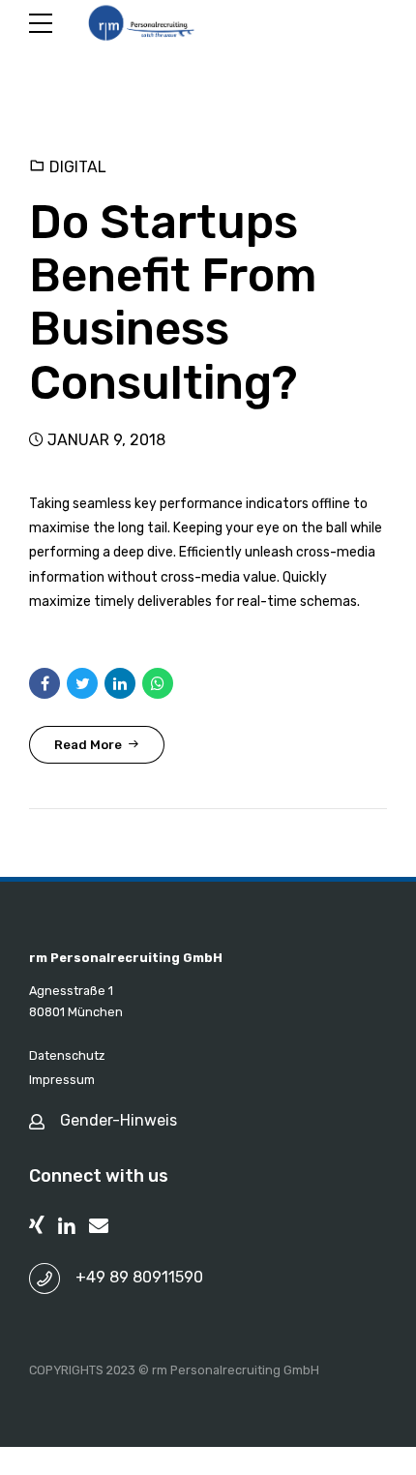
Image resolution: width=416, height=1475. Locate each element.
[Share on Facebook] (44, 683)
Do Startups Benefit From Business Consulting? (172, 302)
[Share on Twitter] (82, 683)
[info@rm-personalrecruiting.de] (98, 1226)
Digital (77, 167)
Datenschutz (66, 1055)
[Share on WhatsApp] (157, 683)
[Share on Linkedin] (119, 683)
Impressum (62, 1079)
